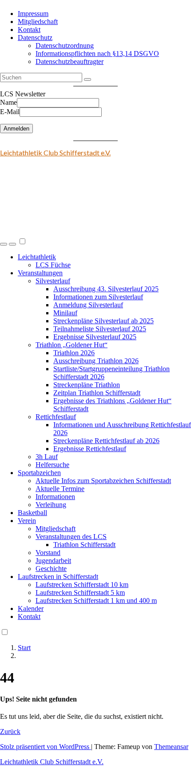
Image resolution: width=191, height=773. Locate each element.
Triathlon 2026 (74, 353)
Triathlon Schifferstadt (84, 544)
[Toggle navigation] (12, 244)
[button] (3, 244)
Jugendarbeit (53, 560)
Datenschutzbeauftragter (69, 61)
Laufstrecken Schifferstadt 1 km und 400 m (96, 600)
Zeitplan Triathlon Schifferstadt (96, 392)
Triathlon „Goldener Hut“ (71, 345)
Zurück (10, 731)
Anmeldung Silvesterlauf (88, 305)
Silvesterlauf (53, 281)
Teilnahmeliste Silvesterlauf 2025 (99, 329)
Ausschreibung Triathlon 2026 (96, 361)
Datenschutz (35, 37)
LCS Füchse (53, 265)
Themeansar (171, 746)
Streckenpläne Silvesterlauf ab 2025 (103, 321)
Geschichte (51, 568)
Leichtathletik (37, 257)
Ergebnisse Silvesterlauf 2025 (94, 337)
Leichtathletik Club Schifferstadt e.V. (55, 152)
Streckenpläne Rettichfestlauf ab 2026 (106, 440)
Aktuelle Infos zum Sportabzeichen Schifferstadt (103, 480)
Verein (27, 520)
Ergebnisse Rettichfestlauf (89, 448)
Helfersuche (52, 464)
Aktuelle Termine (60, 488)
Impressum (33, 13)
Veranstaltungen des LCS (71, 536)
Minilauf (65, 313)
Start (24, 647)
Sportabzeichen (39, 472)
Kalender (31, 608)
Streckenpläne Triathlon (86, 384)
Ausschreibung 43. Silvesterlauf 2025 (106, 289)
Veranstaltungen (40, 273)
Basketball (32, 512)
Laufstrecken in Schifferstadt (58, 576)
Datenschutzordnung (65, 45)
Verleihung (51, 504)
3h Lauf (47, 456)
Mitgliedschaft (38, 21)
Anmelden (16, 128)
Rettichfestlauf (56, 416)
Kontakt (29, 29)
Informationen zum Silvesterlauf (98, 297)
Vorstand (48, 552)
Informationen (55, 496)
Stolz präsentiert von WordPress (45, 746)
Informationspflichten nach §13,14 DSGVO (97, 53)
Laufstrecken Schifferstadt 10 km (82, 584)
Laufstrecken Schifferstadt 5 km (80, 592)
